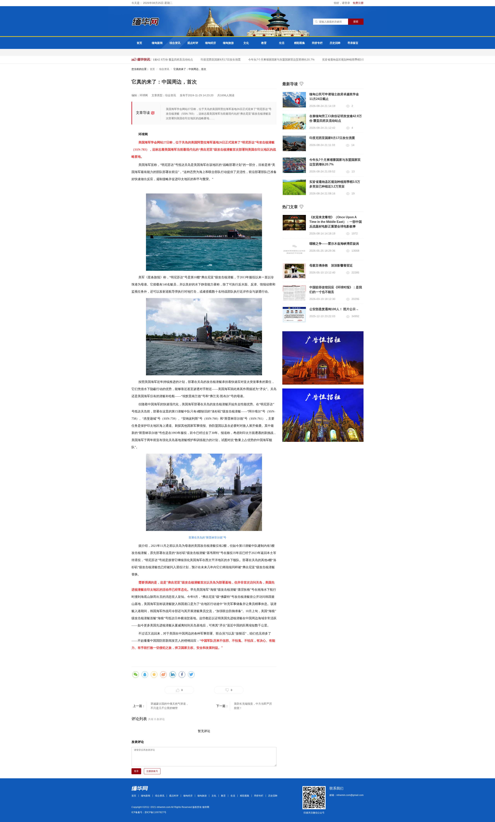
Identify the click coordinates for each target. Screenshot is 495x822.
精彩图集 (299, 42)
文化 (246, 42)
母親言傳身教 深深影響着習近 (331, 265)
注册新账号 (152, 771)
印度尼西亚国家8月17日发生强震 (211, 59)
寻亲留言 (352, 42)
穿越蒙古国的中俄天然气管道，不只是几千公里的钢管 (170, 706)
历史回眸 (335, 42)
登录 (136, 771)
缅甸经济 (210, 42)
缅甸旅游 (228, 42)
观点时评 (192, 42)
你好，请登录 (342, 2)
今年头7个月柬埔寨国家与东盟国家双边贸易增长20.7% (272, 59)
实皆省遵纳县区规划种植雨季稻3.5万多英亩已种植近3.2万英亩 (350, 59)
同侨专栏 (317, 42)
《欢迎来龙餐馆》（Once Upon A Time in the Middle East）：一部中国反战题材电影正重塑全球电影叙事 (335, 222)
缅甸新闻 (157, 42)
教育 (264, 42)
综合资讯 (175, 42)
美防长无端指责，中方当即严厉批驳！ (253, 706)
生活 (281, 42)
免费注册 (358, 2)
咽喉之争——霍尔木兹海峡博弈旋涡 (334, 243)
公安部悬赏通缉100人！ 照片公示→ (334, 309)
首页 (139, 42)
